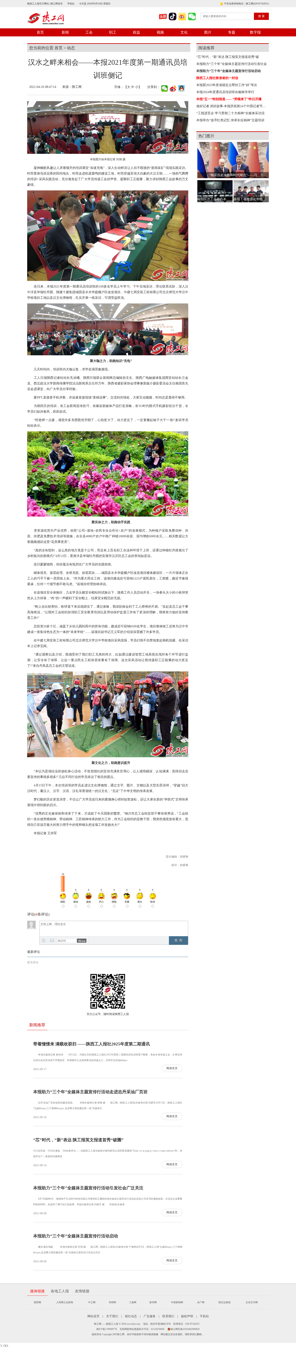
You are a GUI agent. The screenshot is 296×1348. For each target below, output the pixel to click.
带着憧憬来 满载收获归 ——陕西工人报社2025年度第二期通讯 (91, 1044)
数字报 (255, 32)
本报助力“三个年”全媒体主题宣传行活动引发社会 (231, 64)
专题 (231, 32)
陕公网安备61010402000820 (185, 1329)
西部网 (37, 1302)
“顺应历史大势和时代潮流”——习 (233, 175)
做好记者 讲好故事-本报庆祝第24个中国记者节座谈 (231, 106)
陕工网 (77, 86)
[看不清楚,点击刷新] (81, 941)
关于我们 (112, 1316)
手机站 (71, 3)
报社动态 (131, 1316)
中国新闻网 (177, 1302)
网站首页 (93, 1316)
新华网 (153, 1302)
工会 (89, 32)
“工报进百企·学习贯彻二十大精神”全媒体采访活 (230, 113)
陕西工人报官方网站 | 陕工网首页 (45, 3)
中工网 (91, 1302)
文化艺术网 (252, 1302)
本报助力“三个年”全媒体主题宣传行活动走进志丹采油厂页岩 (90, 1091)
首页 (40, 32)
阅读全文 (172, 1068)
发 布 (178, 940)
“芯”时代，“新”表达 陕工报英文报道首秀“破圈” (78, 1139)
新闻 (65, 32)
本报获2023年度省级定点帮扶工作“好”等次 (226, 85)
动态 (71, 48)
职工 (112, 32)
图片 (207, 32)
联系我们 (168, 1316)
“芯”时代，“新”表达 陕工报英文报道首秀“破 (227, 57)
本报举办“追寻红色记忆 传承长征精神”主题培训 (230, 120)
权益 (136, 32)
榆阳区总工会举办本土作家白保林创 (215, 199)
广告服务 (150, 1316)
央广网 (200, 1302)
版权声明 (187, 1316)
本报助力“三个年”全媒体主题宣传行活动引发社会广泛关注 (88, 1188)
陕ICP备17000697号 (106, 1329)
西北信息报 (224, 1302)
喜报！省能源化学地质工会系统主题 (251, 199)
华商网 (112, 1302)
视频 (160, 32)
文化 (184, 32)
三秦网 (132, 1302)
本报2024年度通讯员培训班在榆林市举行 (225, 92)
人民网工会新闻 (64, 1302)
